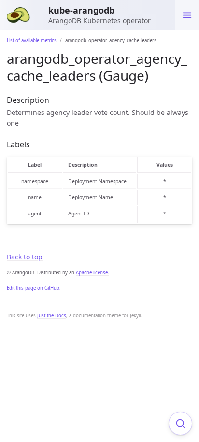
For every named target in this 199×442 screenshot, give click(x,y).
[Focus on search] (180, 423)
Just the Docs (51, 316)
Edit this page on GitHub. (34, 288)
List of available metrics (32, 40)
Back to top (25, 256)
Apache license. (92, 273)
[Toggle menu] (187, 15)
